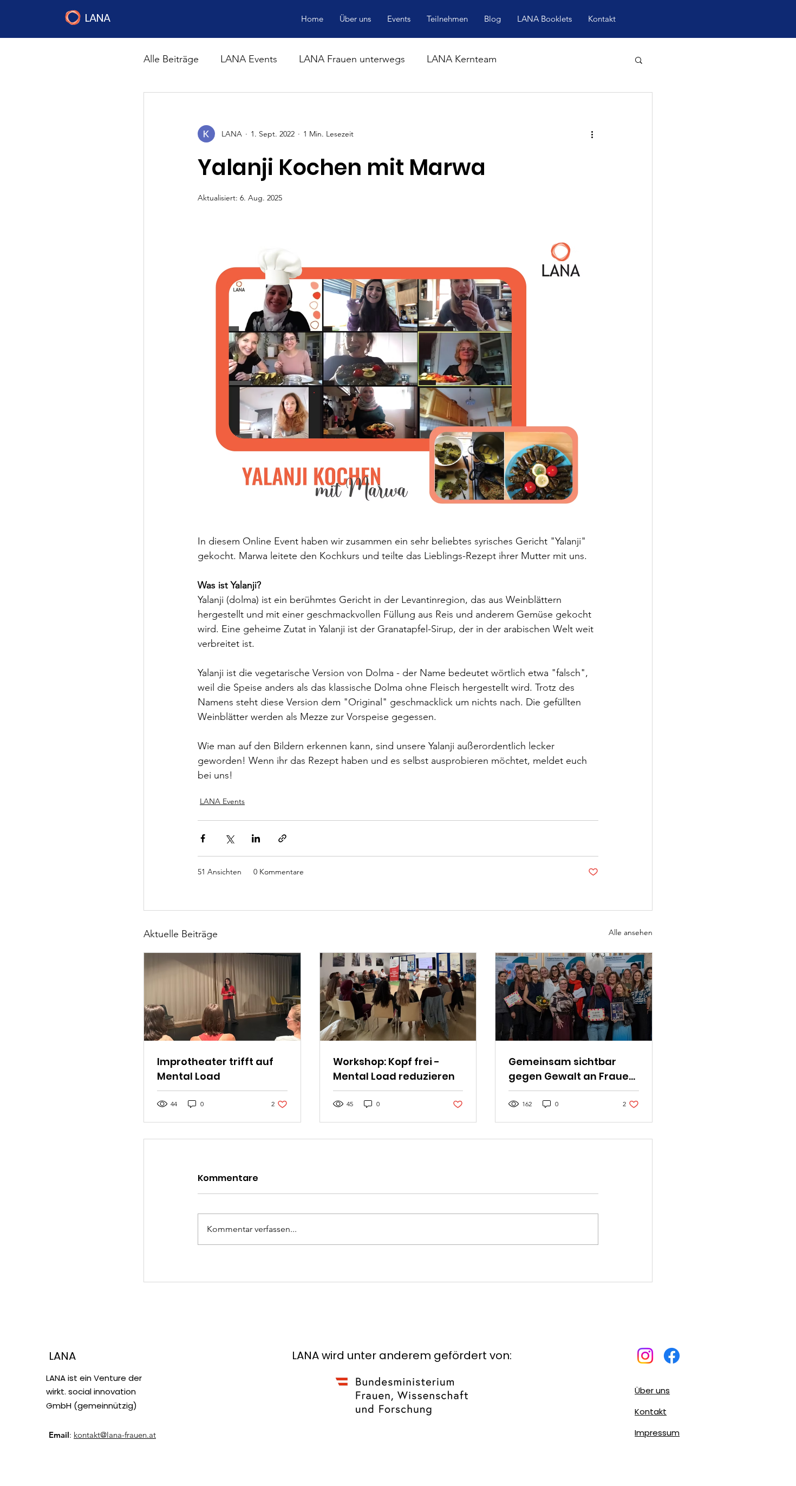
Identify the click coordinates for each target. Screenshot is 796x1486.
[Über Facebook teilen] (203, 838)
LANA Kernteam (462, 59)
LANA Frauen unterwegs (352, 59)
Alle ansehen (631, 932)
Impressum (657, 1432)
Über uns (652, 1390)
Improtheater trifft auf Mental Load (215, 1069)
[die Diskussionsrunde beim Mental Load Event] (398, 997)
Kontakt (651, 1411)
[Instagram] (645, 1355)
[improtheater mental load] (222, 997)
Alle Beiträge (171, 59)
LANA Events (248, 59)
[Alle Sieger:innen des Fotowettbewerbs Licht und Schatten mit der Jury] (573, 997)
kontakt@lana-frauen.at (115, 1435)
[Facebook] (671, 1355)
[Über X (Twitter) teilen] (229, 838)
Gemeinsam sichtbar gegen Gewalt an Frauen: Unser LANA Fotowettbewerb (572, 1069)
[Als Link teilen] (282, 838)
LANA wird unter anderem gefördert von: (402, 1355)
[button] (639, 59)
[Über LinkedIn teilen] (256, 838)
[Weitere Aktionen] (591, 133)
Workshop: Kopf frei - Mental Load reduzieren (394, 1069)
